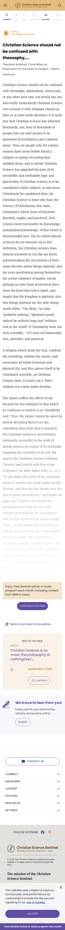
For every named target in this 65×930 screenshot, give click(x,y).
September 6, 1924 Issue (22, 34)
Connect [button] (11, 774)
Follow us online (26, 832)
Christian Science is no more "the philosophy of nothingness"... (30, 655)
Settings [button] (11, 810)
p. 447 (54, 470)
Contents (41, 680)
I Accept (32, 914)
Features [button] (11, 796)
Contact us (35, 761)
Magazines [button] (12, 781)
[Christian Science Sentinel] (33, 5)
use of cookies (35, 902)
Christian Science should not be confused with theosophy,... (32, 51)
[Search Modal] (60, 5)
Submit (23, 722)
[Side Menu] (5, 5)
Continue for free (32, 606)
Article (15, 31)
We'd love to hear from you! (38, 703)
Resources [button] (12, 803)
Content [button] (11, 789)
